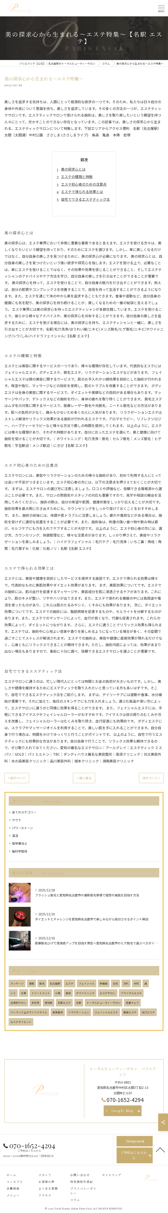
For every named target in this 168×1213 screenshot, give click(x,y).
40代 (136, 983)
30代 (126, 983)
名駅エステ (64, 1002)
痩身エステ (129, 1012)
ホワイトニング (85, 993)
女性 (115, 983)
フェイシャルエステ (106, 1012)
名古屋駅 (55, 983)
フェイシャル (86, 983)
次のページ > (151, 778)
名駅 (78, 1002)
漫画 (31, 983)
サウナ (16, 820)
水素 (23, 993)
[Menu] (161, 8)
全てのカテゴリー (24, 812)
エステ (70, 983)
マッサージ (17, 983)
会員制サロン (18, 1002)
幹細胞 (104, 983)
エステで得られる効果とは (82, 191)
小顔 (57, 993)
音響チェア (132, 1002)
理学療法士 (19, 843)
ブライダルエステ (131, 993)
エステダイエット (21, 1022)
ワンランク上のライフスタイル (28, 1012)
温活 (15, 835)
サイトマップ (111, 1175)
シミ (13, 993)
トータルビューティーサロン (104, 1002)
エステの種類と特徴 (77, 176)
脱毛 (42, 983)
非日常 (35, 1002)
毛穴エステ (148, 1012)
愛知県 (48, 1002)
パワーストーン (22, 828)
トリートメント (41, 993)
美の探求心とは (73, 169)
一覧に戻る (84, 778)
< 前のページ (17, 778)
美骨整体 (57, 1012)
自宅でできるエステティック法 (85, 199)
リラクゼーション (78, 1012)
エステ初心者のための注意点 (84, 184)
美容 (68, 993)
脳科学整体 (19, 851)
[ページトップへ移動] (160, 1149)
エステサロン (108, 993)
